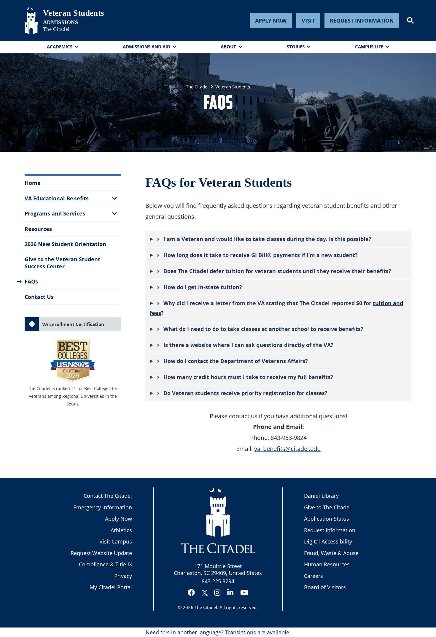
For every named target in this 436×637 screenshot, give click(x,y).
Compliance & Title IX (105, 564)
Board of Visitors (325, 587)
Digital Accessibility (328, 541)
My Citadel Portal (111, 587)
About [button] (228, 47)
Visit (308, 20)
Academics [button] (59, 47)
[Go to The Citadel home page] (31, 20)
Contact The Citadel (108, 495)
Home (33, 182)
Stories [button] (296, 47)
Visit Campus (115, 541)
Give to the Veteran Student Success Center (62, 263)
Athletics (121, 530)
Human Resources (327, 564)
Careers (313, 575)
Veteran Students (73, 13)
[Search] (410, 20)
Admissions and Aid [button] (146, 47)
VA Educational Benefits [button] (57, 198)
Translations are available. (258, 632)
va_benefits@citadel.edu (287, 448)
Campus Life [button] (369, 47)
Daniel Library (321, 495)
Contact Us (39, 296)
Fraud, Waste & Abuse (331, 553)
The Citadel (206, 607)
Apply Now (271, 20)
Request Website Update (101, 553)
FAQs (31, 281)
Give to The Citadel (327, 507)
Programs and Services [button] (55, 213)
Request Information (362, 20)
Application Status (326, 518)
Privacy (123, 575)
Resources (38, 228)
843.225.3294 (218, 581)
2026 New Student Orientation (65, 244)
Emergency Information (102, 507)
